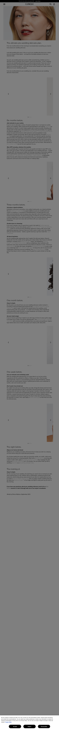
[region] (29, 722)
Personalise (44, 726)
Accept (15, 726)
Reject (29, 726)
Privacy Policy (8, 722)
